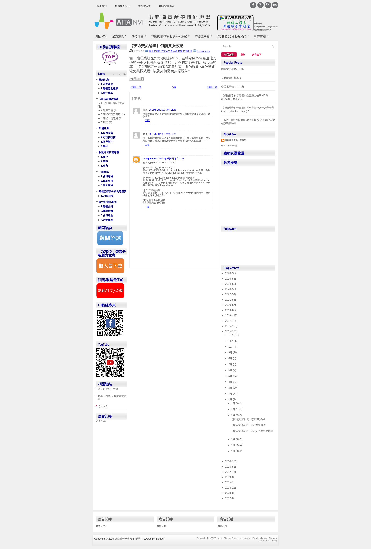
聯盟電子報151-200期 (233, 69)
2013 (228, 466)
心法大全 (103, 406)
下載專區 (103, 171)
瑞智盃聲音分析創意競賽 (112, 191)
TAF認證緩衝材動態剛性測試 (170, 35)
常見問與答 (144, 6)
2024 (228, 283)
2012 (228, 471)
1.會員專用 (106, 176)
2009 (228, 477)
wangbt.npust (150, 158)
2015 (228, 331)
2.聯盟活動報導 (109, 88)
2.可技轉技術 (108, 137)
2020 (228, 305)
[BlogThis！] (135, 79)
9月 (230, 352)
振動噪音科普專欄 (108, 152)
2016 (228, 326)
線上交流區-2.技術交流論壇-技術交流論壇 (170, 51)
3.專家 (104, 165)
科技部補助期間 (107, 202)
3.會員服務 (106, 215)
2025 (228, 278)
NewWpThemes (214, 538)
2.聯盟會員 (106, 211)
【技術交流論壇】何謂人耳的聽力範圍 (252, 431)
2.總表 (104, 161)
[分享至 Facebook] (142, 79)
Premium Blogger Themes (264, 538)
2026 (228, 273)
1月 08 (235, 451)
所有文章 (256, 54)
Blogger (160, 538)
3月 (230, 387)
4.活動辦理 (106, 219)
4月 (230, 381)
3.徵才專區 (106, 93)
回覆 (147, 120)
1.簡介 (104, 156)
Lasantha (246, 538)
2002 (228, 498)
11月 (231, 340)
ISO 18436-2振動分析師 (233, 35)
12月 (231, 335)
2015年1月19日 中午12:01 (162, 134)
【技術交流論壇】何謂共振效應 (156, 46)
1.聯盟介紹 (106, 206)
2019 (228, 310)
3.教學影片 (106, 141)
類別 (243, 54)
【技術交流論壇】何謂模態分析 (248, 419)
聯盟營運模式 (166, 6)
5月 (230, 376)
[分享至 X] (138, 79)
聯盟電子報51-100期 (232, 86)
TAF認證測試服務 (108, 99)
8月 (230, 358)
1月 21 (235, 409)
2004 (228, 487)
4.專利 (104, 146)
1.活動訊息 (106, 84)
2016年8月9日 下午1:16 (171, 158)
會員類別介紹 (122, 6)
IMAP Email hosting (268, 540)
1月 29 (235, 403)
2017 (228, 320)
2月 (230, 393)
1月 (230, 399)
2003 (228, 493)
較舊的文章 (212, 87)
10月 (231, 346)
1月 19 (235, 415)
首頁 (174, 87)
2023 (228, 289)
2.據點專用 (106, 180)
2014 (228, 461)
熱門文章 (229, 54)
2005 (228, 482)
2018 (228, 315)
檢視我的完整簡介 (229, 146)
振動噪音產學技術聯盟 (235, 140)
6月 (230, 370)
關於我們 (102, 6)
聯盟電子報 (203, 35)
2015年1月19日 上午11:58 (162, 110)
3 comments (203, 51)
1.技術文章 (106, 132)
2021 (228, 299)
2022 (228, 294)
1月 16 (235, 439)
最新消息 (119, 35)
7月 (230, 364)
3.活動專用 (106, 185)
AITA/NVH (101, 36)
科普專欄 (261, 35)
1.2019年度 (106, 195)
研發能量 (139, 35)
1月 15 (235, 445)
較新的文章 (136, 87)
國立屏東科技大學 (108, 388)
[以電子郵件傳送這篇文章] (131, 79)
